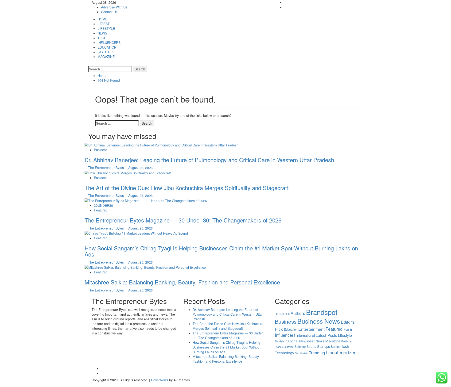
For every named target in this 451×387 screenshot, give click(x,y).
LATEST (103, 23)
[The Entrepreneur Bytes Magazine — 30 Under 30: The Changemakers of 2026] (146, 200)
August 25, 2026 (140, 228)
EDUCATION (107, 47)
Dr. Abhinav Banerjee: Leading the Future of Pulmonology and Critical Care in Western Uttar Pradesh (209, 160)
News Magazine (327, 340)
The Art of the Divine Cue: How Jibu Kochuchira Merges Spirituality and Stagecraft (187, 188)
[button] (89, 63)
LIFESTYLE (106, 28)
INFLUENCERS (109, 42)
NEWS (102, 33)
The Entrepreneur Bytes (106, 167)
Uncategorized (341, 352)
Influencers (285, 335)
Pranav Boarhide (284, 347)
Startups (323, 346)
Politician (346, 341)
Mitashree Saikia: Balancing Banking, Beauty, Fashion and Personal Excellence (182, 282)
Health (347, 329)
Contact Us (109, 11)
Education (290, 329)
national (291, 340)
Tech (345, 346)
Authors (298, 313)
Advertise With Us (114, 7)
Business (100, 149)
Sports (311, 346)
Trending (317, 353)
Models (279, 341)
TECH (101, 37)
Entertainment (311, 329)
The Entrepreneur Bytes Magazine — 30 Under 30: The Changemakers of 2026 (183, 220)
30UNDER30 (103, 205)
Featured (101, 210)
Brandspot (321, 312)
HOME (102, 19)
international (305, 335)
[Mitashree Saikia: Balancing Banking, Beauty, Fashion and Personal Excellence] (145, 266)
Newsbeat (307, 340)
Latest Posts (326, 335)
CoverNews (159, 380)
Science (300, 346)
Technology (284, 353)
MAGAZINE (106, 56)
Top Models (301, 353)
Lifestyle (345, 335)
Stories (335, 346)
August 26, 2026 (140, 167)
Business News (318, 321)
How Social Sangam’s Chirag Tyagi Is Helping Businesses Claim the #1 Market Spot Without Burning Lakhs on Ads (221, 251)
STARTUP (105, 52)
